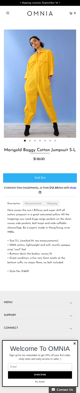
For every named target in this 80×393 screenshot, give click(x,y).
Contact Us (64, 389)
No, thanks (40, 382)
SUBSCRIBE (40, 375)
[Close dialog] (74, 343)
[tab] (14, 203)
